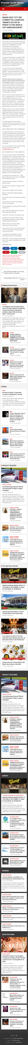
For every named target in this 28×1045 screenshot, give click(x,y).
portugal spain (15, 261)
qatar (20, 261)
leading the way (6, 259)
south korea (20, 262)
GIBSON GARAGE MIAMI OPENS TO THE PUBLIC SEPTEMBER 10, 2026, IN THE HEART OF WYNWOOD (13, 587)
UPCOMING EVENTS (20, 581)
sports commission (7, 264)
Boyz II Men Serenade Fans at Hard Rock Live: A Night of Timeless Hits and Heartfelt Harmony (13, 898)
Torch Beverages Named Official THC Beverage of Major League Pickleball (12, 488)
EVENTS (5, 776)
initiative (18, 258)
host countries (5, 258)
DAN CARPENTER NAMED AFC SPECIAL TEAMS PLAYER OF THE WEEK (14, 272)
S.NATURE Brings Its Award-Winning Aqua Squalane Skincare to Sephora (16, 542)
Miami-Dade (13, 259)
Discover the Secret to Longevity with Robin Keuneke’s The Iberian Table (17, 1023)
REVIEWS (5, 871)
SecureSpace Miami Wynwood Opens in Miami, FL (18, 431)
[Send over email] (14, 252)
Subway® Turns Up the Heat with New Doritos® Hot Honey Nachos (17, 528)
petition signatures (7, 261)
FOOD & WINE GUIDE (7, 632)
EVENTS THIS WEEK (14, 536)
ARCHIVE (4, 14)
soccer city (10, 262)
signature (4, 262)
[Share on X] (22, 248)
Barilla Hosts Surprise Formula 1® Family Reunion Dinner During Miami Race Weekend (16, 364)
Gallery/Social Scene (9, 285)
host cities (11, 256)
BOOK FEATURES (8, 934)
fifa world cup (5, 256)
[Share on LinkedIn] (14, 248)
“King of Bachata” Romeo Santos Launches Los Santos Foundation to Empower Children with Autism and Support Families (17, 417)
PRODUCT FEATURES (9, 675)
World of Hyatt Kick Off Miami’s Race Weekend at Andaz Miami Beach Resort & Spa (17, 377)
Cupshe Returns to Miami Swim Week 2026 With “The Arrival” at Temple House (17, 351)
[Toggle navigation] (3, 9)
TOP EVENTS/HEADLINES (8, 581)
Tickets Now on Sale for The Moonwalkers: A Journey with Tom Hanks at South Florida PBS (17, 850)
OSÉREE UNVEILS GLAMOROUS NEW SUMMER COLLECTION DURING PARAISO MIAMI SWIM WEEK (17, 338)
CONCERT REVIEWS (6, 875)
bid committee (8, 255)
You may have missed (10, 566)
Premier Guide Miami (12, 2)
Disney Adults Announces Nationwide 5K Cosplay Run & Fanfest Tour (17, 862)
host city (17, 256)
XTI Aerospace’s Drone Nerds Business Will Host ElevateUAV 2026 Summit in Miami (17, 837)
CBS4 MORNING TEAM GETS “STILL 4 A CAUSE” (14, 278)
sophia (14, 262)
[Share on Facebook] (6, 248)
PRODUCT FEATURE (6, 484)
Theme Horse (16, 1040)
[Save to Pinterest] (6, 252)
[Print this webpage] (22, 252)
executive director (17, 255)
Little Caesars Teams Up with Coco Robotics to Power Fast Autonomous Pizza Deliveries (17, 456)
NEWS (4, 387)
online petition (20, 259)
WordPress (19, 1042)
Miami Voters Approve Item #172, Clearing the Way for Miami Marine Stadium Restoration (17, 443)
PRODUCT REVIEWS (9, 465)
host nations (13, 258)
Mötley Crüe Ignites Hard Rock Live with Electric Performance (13, 908)
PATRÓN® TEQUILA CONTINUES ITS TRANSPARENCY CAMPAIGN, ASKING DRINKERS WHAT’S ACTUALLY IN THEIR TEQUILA (16, 514)
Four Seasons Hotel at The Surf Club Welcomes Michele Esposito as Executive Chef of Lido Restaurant (13, 637)
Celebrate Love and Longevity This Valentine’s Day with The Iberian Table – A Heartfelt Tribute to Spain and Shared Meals (18, 983)
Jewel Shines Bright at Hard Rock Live (14, 917)
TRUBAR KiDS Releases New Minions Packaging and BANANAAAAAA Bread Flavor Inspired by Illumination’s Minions (17, 556)
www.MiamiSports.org (7, 149)
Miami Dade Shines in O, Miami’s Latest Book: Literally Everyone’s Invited (17, 997)
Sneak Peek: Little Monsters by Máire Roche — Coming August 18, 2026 (18, 1010)
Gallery (4, 304)
